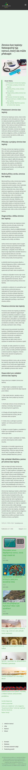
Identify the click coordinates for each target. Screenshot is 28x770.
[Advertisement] (14, 25)
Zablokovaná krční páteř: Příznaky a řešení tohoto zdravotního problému (14, 693)
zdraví (25, 529)
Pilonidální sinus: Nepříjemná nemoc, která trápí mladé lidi (13, 552)
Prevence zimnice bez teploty (15, 97)
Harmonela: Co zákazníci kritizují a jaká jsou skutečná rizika (12, 579)
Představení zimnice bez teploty (16, 83)
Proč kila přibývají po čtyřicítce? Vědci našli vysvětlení (11, 606)
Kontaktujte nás (19, 523)
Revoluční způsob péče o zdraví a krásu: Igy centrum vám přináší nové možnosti (13, 630)
